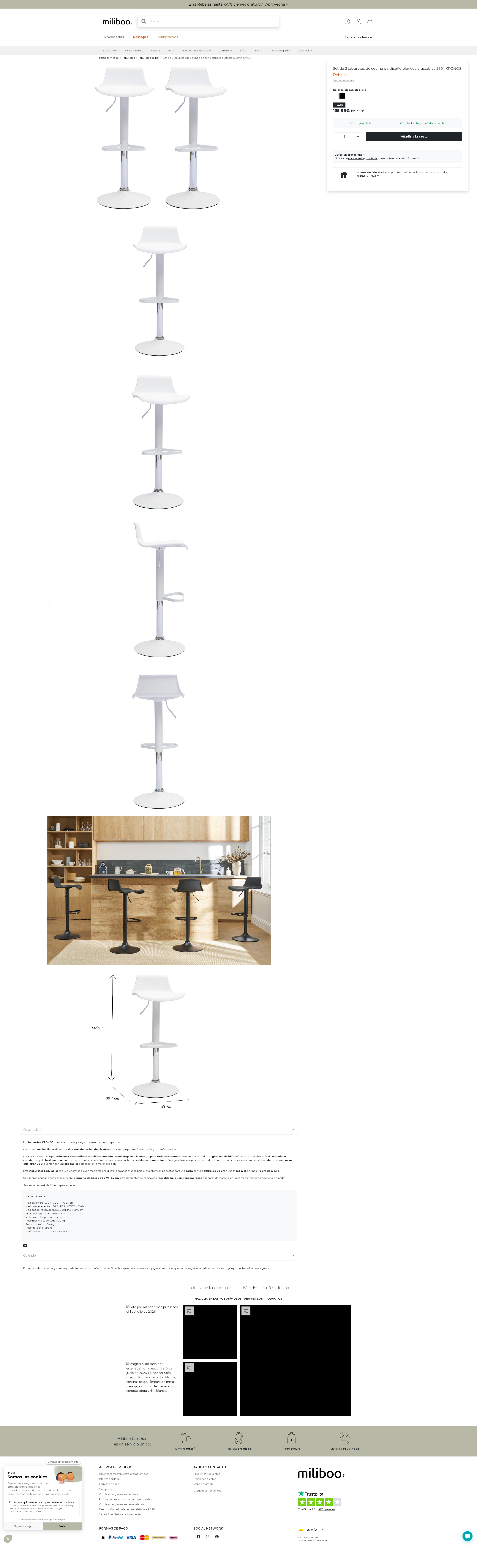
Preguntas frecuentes (207, 1474)
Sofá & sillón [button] (110, 50)
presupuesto (356, 158)
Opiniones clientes (205, 1479)
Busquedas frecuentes (207, 1490)
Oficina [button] (155, 50)
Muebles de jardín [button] (279, 50)
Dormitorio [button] (225, 50)
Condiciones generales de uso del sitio (122, 1504)
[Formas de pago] (144, 1537)
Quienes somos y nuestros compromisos (123, 1474)
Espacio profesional (359, 37)
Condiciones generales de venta (118, 1494)
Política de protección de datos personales (125, 1499)
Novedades (114, 37)
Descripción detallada (343, 80)
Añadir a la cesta (414, 136)
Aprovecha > (276, 4)
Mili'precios (167, 37)
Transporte (105, 1489)
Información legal (109, 1479)
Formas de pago (109, 1484)
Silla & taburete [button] (134, 50)
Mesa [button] (171, 50)
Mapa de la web (203, 1484)
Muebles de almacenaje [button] (196, 50)
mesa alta (239, 1171)
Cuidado (29, 1255)
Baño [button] (243, 50)
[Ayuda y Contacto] (347, 21)
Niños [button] (257, 50)
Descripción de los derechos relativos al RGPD (127, 1509)
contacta (372, 158)
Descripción (32, 1129)
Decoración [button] (305, 50)
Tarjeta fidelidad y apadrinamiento (120, 1514)
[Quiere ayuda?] (467, 1536)
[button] (153, 1332)
